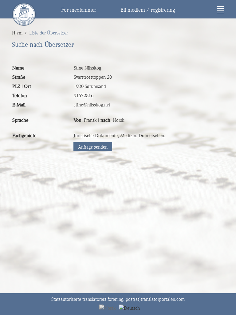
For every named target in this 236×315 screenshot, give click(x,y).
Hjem (17, 33)
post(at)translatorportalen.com (155, 299)
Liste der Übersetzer (48, 33)
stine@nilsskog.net (92, 105)
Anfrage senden (93, 147)
